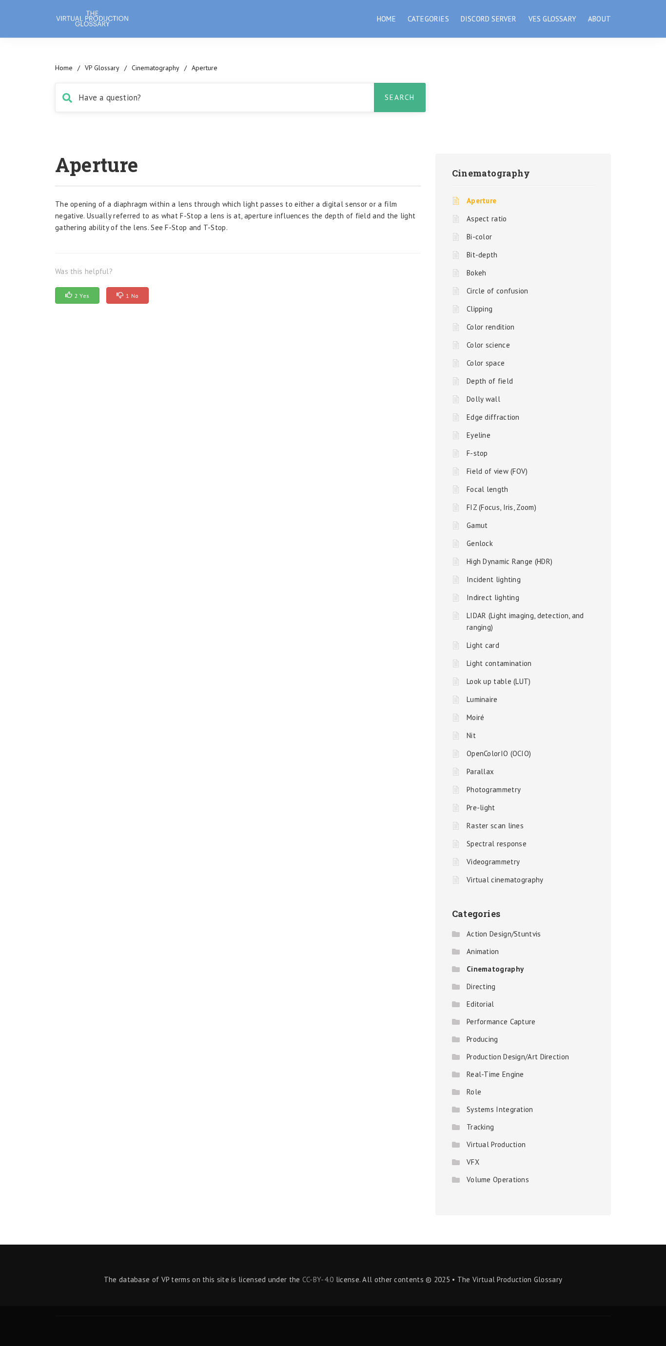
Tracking (480, 1126)
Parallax (480, 771)
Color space (486, 363)
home (64, 67)
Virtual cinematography (505, 879)
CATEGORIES (428, 18)
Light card (483, 645)
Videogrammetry (493, 861)
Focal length (488, 489)
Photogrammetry (494, 789)
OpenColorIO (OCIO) (499, 753)
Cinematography (155, 67)
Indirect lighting (493, 597)
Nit (471, 735)
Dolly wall (483, 399)
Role (474, 1091)
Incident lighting (494, 579)
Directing (481, 986)
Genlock (480, 543)
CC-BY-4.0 (318, 1279)
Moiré (476, 717)
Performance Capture (501, 1021)
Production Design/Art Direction (518, 1056)
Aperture (481, 200)
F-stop (477, 453)
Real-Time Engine (495, 1074)
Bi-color (479, 236)
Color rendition (491, 327)
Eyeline (478, 435)
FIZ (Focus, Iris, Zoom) (501, 507)
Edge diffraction (493, 417)
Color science (488, 345)
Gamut (477, 525)
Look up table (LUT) (499, 681)
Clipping (479, 308)
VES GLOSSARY (552, 18)
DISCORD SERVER (489, 18)
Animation (483, 951)
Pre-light (481, 807)
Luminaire (482, 699)
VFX (473, 1162)
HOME (386, 18)
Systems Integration (500, 1109)
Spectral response (497, 843)
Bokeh (477, 272)
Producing (482, 1039)
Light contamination (499, 663)
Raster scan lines (495, 825)
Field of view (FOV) (497, 471)
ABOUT (599, 18)
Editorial (480, 1004)
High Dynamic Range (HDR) (509, 561)
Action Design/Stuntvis (504, 933)
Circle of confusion (498, 290)
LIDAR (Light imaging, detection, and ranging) (525, 621)
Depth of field (490, 381)
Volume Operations (498, 1179)
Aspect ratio (487, 218)
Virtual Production (496, 1144)
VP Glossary (102, 67)
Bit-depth (482, 254)
